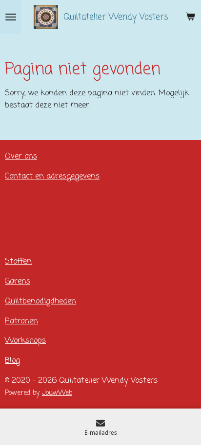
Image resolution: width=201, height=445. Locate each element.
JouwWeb (57, 393)
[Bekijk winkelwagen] (190, 17)
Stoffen (18, 261)
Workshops (25, 341)
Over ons (21, 156)
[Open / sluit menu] (10, 17)
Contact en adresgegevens (52, 176)
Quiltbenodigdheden (40, 301)
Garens (17, 281)
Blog (12, 361)
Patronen (21, 321)
